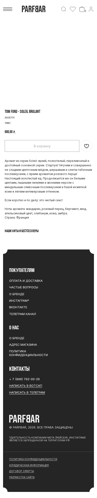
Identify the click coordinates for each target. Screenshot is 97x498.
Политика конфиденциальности (28, 353)
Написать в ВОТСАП (25, 385)
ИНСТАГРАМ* (19, 300)
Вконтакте (18, 307)
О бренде (16, 294)
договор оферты (21, 471)
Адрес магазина (23, 344)
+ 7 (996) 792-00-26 (24, 379)
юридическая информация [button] (29, 465)
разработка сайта (22, 477)
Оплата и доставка (26, 280)
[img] (64, 9)
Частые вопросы (23, 287)
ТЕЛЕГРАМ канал (22, 314)
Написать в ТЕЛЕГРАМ (27, 392)
